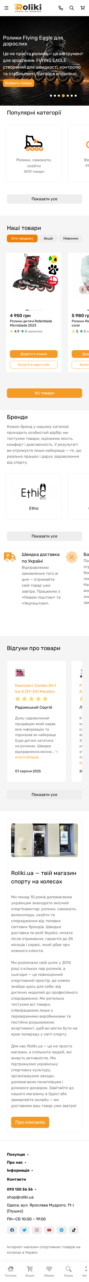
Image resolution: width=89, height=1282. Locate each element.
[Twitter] (24, 1230)
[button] (51, 96)
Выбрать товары (18, 83)
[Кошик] (82, 8)
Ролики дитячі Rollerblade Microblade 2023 (31, 323)
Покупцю (16, 1155)
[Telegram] (61, 1230)
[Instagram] (37, 1230)
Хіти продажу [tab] (22, 238)
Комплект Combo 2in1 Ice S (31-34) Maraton (35, 688)
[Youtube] (49, 1230)
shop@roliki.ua (20, 1197)
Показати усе (44, 199)
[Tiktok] (74, 1230)
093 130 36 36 (20, 1189)
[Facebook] (12, 1230)
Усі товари (44, 393)
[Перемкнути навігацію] (6, 8)
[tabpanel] (44, 327)
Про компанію (30, 1122)
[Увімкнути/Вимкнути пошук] (71, 8)
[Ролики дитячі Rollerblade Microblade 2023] (34, 280)
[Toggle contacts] (60, 8)
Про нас (15, 1162)
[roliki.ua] (27, 7)
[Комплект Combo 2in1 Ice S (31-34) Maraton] (20, 674)
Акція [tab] (48, 238)
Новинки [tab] (70, 238)
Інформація (18, 1170)
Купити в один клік (33, 365)
